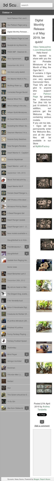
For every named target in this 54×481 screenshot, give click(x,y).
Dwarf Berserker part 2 (16, 273)
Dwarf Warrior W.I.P (15, 186)
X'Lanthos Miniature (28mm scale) (21, 320)
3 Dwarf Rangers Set (15, 213)
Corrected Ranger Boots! (17, 92)
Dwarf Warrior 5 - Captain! (17, 152)
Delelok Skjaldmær (15, 159)
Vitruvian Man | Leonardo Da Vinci (21, 374)
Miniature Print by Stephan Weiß (20, 206)
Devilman (11, 367)
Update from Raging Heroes (18, 260)
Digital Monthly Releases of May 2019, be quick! (26, 31)
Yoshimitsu (11, 347)
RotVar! (10, 381)
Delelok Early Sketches (16, 139)
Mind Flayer (12, 354)
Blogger (36, 479)
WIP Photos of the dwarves (18, 199)
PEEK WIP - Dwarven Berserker (20, 51)
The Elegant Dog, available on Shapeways (24, 293)
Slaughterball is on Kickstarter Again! (22, 240)
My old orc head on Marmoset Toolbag (23, 287)
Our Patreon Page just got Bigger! (21, 25)
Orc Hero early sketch (16, 72)
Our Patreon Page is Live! (17, 38)
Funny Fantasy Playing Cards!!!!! (20, 334)
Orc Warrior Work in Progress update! (22, 78)
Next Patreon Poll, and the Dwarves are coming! (26, 18)
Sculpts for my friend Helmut (18, 45)
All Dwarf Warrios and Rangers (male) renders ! (26, 119)
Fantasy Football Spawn (17, 341)
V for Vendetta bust (15, 300)
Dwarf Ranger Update (16, 220)
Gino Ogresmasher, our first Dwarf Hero (23, 58)
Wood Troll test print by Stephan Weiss (23, 179)
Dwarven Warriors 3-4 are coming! (21, 132)
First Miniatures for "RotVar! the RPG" (22, 246)
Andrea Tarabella (44, 408)
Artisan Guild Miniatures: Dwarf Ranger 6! (24, 112)
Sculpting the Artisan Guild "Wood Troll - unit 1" (26, 125)
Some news (12, 267)
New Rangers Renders (16, 146)
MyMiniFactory (42, 146)
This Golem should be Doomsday (20, 394)
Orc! (9, 388)
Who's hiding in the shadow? (19, 105)
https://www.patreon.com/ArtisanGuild (42, 48)
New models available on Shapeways (22, 233)
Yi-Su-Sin (11, 401)
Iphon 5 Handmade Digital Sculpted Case (24, 307)
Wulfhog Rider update (16, 85)
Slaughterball (12, 253)
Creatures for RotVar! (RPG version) (21, 314)
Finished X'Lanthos (15, 327)
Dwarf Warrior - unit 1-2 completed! (21, 166)
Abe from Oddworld (15, 408)
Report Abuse (45, 479)
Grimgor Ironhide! (14, 361)
